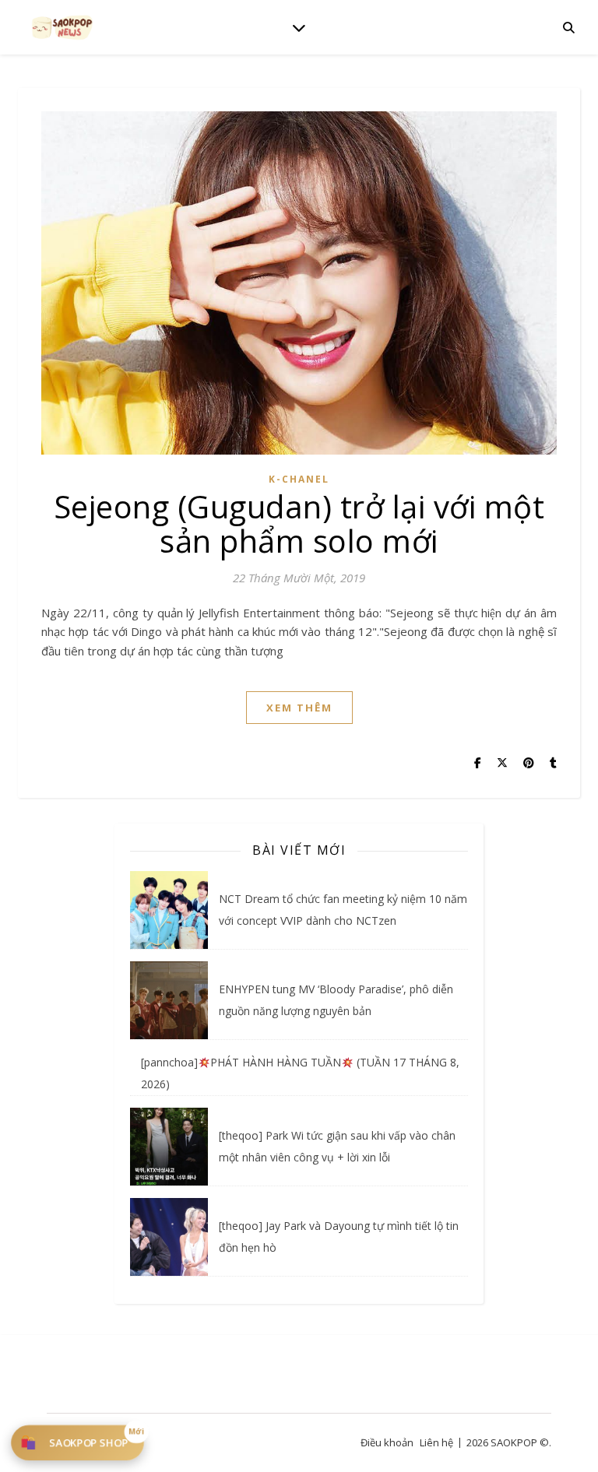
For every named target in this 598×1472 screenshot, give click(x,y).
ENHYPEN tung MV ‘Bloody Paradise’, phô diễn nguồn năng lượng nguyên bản (336, 1000)
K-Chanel (299, 479)
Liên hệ (436, 1442)
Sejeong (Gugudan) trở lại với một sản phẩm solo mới (299, 523)
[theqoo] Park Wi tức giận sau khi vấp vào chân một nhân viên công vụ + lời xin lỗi (337, 1146)
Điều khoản (387, 1442)
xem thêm (299, 708)
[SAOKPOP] (62, 27)
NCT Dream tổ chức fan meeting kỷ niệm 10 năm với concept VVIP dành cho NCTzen (343, 909)
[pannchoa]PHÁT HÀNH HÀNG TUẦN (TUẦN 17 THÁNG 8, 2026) (300, 1073)
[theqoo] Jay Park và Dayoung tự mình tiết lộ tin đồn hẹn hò (339, 1236)
